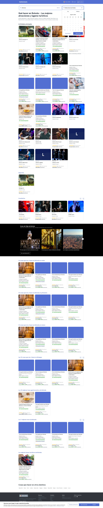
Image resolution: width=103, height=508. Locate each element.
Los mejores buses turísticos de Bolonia (30, 452)
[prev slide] (80, 199)
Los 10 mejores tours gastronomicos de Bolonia (32, 390)
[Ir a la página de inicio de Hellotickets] (23, 2)
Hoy (68, 11)
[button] (26, 39)
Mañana (77, 11)
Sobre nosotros (41, 496)
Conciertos (21, 198)
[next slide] (83, 199)
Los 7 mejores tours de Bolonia (27, 419)
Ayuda (63, 496)
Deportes (21, 173)
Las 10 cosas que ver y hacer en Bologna (30, 357)
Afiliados (39, 499)
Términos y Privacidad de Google (58, 505)
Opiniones (40, 500)
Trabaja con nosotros (42, 498)
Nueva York (52, 496)
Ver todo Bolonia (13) (25, 253)
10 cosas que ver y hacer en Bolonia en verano (31, 325)
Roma (51, 498)
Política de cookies (46, 505)
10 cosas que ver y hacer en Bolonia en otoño (31, 260)
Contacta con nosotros (66, 498)
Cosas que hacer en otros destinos (32, 485)
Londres (51, 500)
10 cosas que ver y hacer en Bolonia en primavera (32, 293)
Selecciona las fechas (70, 7)
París (51, 499)
